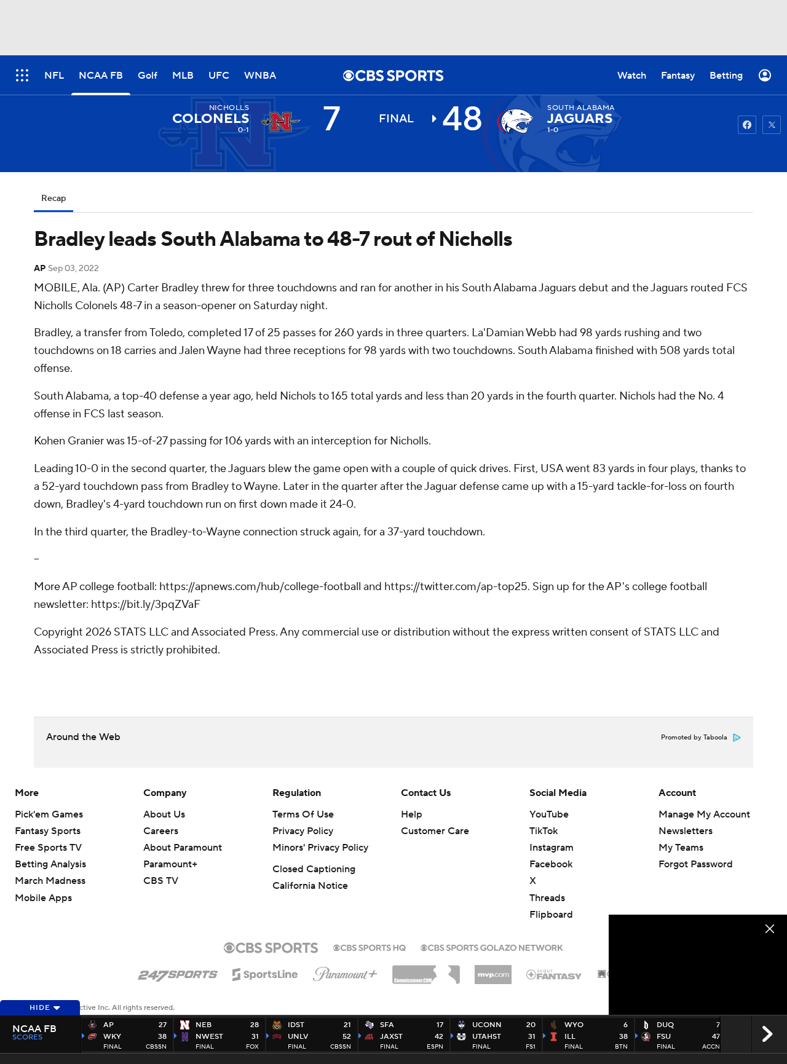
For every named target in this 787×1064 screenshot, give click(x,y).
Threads (547, 898)
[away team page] (281, 121)
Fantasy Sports (48, 831)
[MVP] (493, 970)
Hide (40, 1007)
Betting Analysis (50, 864)
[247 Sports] (178, 972)
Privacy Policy (302, 831)
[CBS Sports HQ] (369, 946)
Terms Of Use (303, 814)
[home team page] (515, 121)
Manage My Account (704, 814)
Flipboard (551, 914)
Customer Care (435, 831)
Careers (160, 831)
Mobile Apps (43, 898)
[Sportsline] (265, 972)
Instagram (551, 847)
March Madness (50, 881)
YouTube (549, 814)
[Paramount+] (345, 972)
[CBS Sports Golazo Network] (492, 946)
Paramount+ (170, 864)
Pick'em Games (49, 814)
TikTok (543, 831)
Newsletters (685, 831)
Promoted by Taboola (694, 737)
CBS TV (160, 881)
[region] (698, 965)
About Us (164, 814)
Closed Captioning (313, 869)
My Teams (680, 847)
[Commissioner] (426, 970)
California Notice (310, 886)
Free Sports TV (48, 847)
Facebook (550, 864)
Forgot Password (695, 864)
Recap (53, 198)
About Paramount (182, 847)
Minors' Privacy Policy (320, 847)
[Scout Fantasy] (554, 973)
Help (411, 814)
